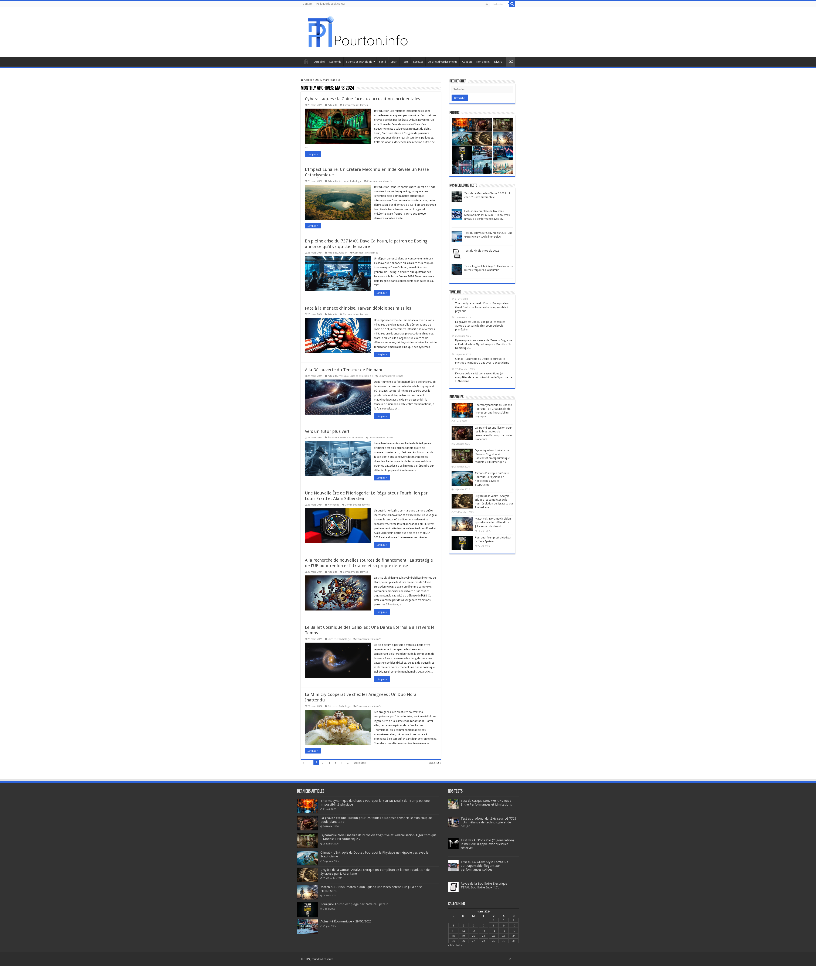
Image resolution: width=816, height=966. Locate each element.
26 (463, 940)
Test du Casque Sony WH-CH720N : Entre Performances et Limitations (486, 802)
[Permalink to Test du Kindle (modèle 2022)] (457, 254)
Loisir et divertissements (442, 61)
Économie (335, 61)
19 (463, 935)
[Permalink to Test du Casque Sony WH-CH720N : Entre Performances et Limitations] (453, 803)
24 (513, 935)
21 (483, 935)
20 (473, 935)
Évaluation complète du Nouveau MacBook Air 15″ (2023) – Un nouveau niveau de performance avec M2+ (487, 215)
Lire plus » (312, 154)
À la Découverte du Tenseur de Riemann (344, 369)
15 (493, 930)
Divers (498, 61)
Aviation (467, 61)
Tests (405, 61)
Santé (382, 61)
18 (453, 935)
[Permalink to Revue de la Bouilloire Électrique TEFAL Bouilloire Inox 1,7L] (453, 886)
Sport (394, 61)
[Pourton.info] (357, 31)
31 (513, 940)
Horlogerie (483, 61)
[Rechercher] (512, 4)
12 (463, 930)
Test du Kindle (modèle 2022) (482, 250)
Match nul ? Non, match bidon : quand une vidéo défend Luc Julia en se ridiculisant (493, 522)
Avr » (459, 945)
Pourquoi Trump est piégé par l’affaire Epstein (354, 904)
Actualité (319, 61)
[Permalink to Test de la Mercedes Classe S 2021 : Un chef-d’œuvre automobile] (457, 196)
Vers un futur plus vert (327, 431)
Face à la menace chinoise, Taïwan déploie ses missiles (358, 308)
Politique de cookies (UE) (330, 3)
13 (473, 930)
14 (483, 930)
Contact (307, 3)
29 (493, 940)
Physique (343, 376)
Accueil (306, 61)
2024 (318, 79)
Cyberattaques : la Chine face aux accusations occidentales (362, 98)
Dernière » (360, 762)
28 (483, 940)
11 (453, 930)
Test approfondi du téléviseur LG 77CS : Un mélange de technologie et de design (488, 822)
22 (493, 935)
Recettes (418, 61)
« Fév (451, 945)
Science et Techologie (359, 61)
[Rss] (486, 4)
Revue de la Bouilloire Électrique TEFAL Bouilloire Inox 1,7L (484, 885)
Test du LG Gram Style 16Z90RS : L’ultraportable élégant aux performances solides (484, 865)
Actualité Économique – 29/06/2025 (345, 921)
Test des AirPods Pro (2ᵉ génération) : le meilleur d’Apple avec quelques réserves (488, 844)
